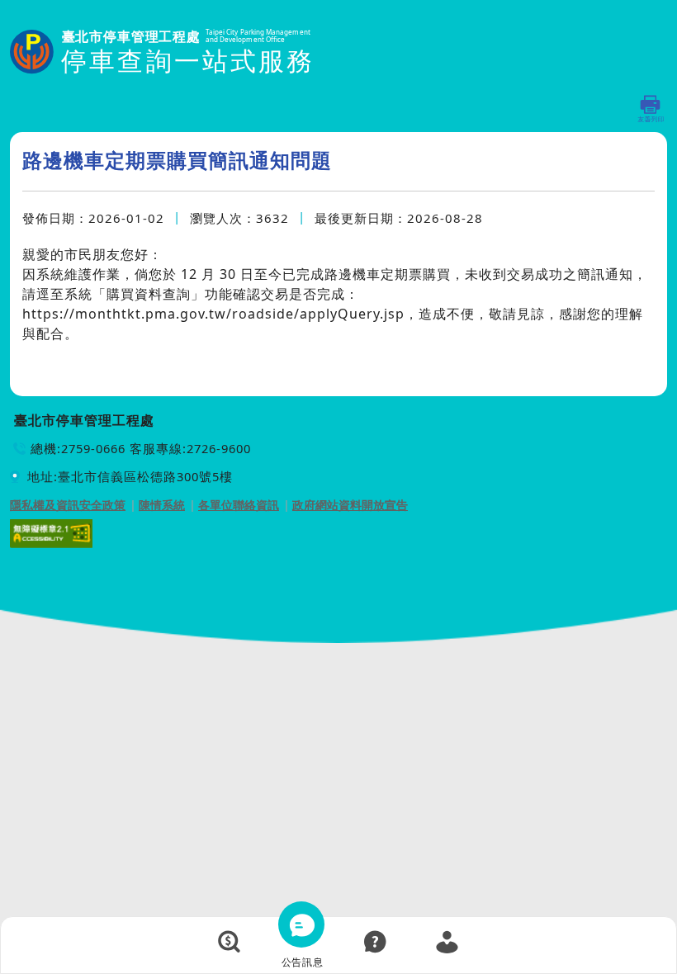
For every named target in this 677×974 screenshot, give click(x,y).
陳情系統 (162, 505)
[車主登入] (447, 941)
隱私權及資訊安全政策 (67, 505)
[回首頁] (162, 52)
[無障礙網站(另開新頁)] (51, 532)
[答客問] (374, 941)
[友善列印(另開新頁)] (651, 108)
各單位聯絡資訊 (238, 505)
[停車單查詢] (229, 941)
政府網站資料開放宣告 (350, 505)
